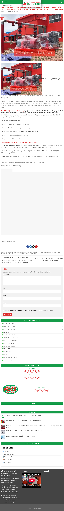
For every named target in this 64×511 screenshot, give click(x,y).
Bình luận (6, 274)
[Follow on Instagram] (28, 371)
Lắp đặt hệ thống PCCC (49, 79)
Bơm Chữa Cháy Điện (8, 323)
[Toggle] (62, 324)
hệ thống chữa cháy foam (44, 151)
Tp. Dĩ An (31, 253)
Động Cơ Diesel (7, 351)
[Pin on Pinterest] (36, 246)
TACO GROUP (16, 11)
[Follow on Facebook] (26, 371)
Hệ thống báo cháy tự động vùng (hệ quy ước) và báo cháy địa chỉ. (20, 131)
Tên (4, 288)
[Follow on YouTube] (38, 371)
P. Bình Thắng (22, 253)
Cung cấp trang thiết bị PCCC (10, 139)
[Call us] (36, 371)
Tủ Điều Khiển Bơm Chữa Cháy (11, 337)
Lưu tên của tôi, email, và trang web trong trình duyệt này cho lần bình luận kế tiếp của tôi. (29, 310)
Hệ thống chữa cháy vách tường (11, 120)
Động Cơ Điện (6, 348)
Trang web (5, 302)
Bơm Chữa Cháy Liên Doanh (10, 360)
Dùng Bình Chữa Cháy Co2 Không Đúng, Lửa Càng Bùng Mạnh (23, 420)
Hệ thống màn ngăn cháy (9, 128)
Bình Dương (29, 252)
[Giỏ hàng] (61, 2)
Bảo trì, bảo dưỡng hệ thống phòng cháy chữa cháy (16, 156)
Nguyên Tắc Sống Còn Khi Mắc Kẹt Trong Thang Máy (21, 436)
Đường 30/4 (35, 252)
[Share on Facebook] (27, 246)
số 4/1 (27, 253)
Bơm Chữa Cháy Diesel (9, 326)
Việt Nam (36, 253)
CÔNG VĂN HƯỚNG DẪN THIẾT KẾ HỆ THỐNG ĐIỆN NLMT (23, 415)
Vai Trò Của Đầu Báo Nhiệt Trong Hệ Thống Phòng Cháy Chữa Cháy (25, 431)
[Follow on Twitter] (31, 371)
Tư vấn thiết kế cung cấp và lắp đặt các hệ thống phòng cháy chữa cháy (22, 145)
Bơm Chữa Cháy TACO (9, 335)
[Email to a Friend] (33, 246)
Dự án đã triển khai (6, 5)
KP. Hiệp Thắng (42, 252)
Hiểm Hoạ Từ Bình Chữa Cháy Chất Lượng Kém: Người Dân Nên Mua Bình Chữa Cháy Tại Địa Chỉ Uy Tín (34, 426)
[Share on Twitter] (30, 246)
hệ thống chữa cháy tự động (36, 147)
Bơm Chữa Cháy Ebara (9, 346)
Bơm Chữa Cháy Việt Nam (10, 340)
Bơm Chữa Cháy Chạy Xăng (10, 329)
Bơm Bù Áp (6, 332)
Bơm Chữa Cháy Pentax (9, 343)
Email (4, 295)
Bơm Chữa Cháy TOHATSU (10, 357)
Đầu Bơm (5, 354)
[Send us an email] (33, 371)
